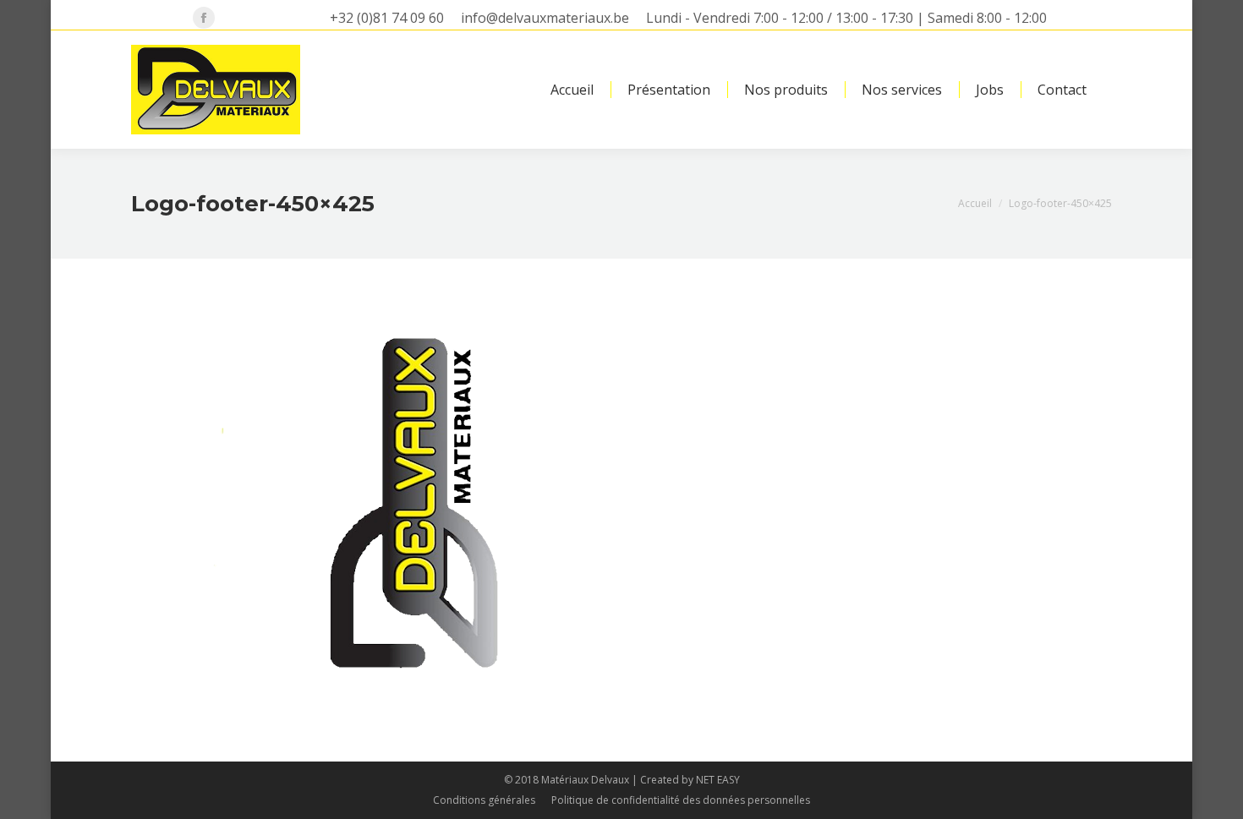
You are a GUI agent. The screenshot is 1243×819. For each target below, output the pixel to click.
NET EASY (718, 780)
